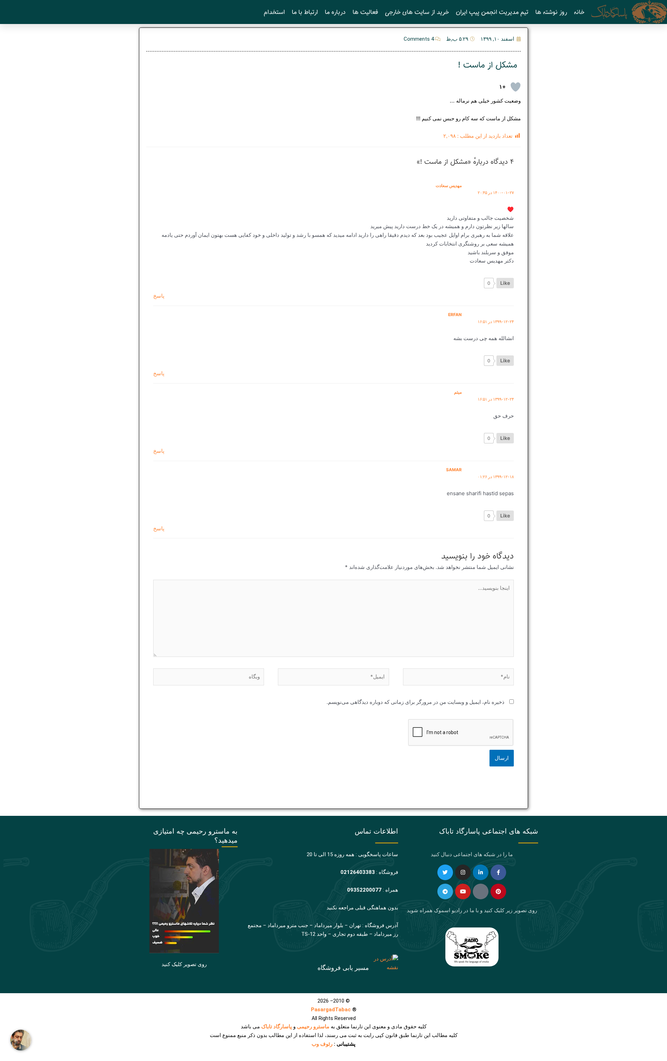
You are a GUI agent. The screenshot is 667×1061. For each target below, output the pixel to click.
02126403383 (357, 872)
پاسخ (158, 295)
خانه (579, 12)
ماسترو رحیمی (313, 1026)
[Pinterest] (498, 891)
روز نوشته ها (551, 12)
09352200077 (364, 890)
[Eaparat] (480, 891)
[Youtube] (463, 891)
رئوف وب (322, 1044)
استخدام (274, 12)
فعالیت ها (365, 12)
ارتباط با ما (305, 12)
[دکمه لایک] (515, 87)
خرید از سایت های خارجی (417, 12)
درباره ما (335, 12)
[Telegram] (445, 891)
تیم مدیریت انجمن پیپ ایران (492, 12)
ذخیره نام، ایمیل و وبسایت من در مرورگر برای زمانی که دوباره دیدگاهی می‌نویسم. (415, 702)
